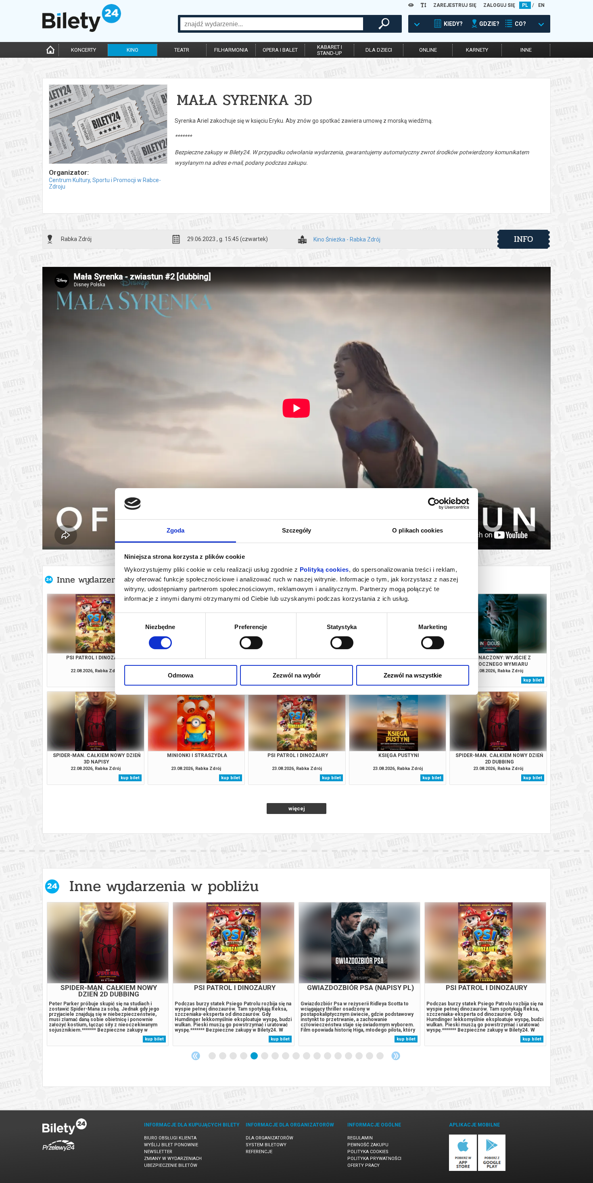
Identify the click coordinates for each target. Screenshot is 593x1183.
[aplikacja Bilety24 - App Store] (463, 1169)
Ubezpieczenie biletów (170, 1165)
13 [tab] (338, 1056)
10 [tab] (307, 1056)
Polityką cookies (324, 569)
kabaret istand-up (329, 50)
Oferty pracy (363, 1165)
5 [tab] (255, 1056)
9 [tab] (296, 1056)
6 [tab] (265, 1056)
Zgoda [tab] (176, 530)
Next (395, 1055)
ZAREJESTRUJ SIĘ (454, 5)
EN (541, 5)
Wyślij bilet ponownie (171, 1144)
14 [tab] (349, 1056)
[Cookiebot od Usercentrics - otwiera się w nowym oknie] (434, 503)
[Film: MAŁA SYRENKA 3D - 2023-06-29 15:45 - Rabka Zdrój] (108, 124)
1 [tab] (213, 1056)
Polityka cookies (367, 1151)
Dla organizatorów (269, 1138)
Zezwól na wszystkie (413, 675)
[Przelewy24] (58, 1152)
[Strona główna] (81, 30)
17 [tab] (380, 1056)
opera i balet (280, 50)
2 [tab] (223, 1056)
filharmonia (231, 50)
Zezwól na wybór (297, 675)
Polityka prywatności (374, 1158)
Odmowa (180, 675)
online (428, 50)
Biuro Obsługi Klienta (170, 1138)
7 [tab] (275, 1056)
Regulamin (360, 1138)
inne (526, 50)
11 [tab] (317, 1056)
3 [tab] (234, 1056)
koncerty (83, 50)
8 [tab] (286, 1056)
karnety (477, 50)
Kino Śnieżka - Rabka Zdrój (346, 240)
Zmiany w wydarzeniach (173, 1158)
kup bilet (532, 680)
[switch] (251, 642)
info (523, 239)
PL (525, 5)
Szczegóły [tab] (296, 530)
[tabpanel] (108, 974)
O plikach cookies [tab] (417, 530)
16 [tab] (370, 1056)
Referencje (259, 1151)
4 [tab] (244, 1056)
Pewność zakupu (367, 1144)
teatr (181, 50)
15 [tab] (359, 1056)
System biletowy (266, 1144)
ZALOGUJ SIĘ (499, 5)
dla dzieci (378, 50)
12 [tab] (328, 1056)
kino (132, 50)
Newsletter (158, 1151)
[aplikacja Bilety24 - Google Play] (492, 1169)
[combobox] (271, 24)
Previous (195, 1055)
